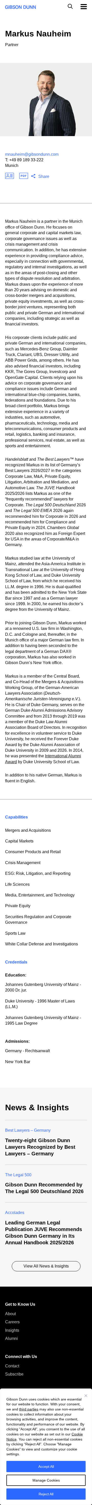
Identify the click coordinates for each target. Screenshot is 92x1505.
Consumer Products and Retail (33, 852)
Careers (12, 1322)
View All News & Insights (46, 1266)
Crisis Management (22, 863)
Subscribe (14, 1374)
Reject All (46, 1494)
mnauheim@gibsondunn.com (32, 154)
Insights (12, 1330)
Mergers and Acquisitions (28, 830)
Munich (11, 165)
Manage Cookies (46, 1480)
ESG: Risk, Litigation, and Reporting (38, 873)
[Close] (85, 1395)
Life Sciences (17, 884)
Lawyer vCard (9, 176)
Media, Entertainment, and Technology (40, 895)
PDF (23, 176)
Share (43, 176)
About (10, 1314)
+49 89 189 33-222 (26, 160)
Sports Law (15, 933)
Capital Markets (19, 841)
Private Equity (17, 906)
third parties (28, 1409)
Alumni (11, 1338)
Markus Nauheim (38, 33)
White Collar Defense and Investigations (41, 944)
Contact (12, 1366)
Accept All (46, 1466)
